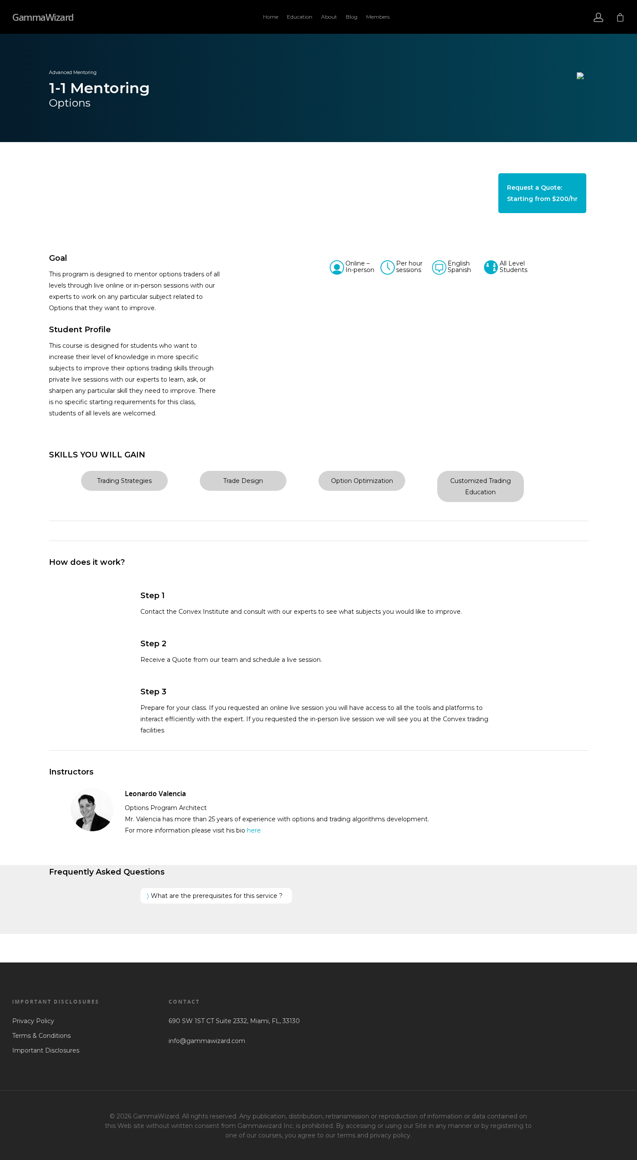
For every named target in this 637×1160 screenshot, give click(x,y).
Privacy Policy (33, 1021)
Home (270, 16)
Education (299, 16)
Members (378, 16)
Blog (352, 16)
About (329, 16)
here (254, 830)
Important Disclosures (45, 1050)
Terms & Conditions (41, 1036)
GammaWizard (43, 17)
